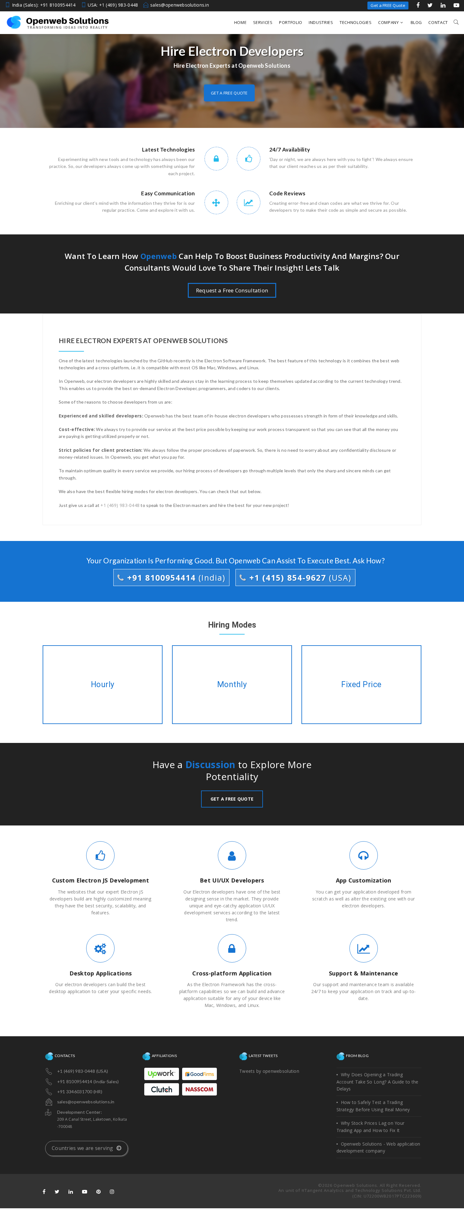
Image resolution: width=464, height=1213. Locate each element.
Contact (438, 22)
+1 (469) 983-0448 (120, 505)
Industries (321, 22)
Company (388, 22)
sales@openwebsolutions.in (179, 5)
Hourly (102, 684)
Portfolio (290, 22)
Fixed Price (361, 684)
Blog (416, 22)
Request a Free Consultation (232, 290)
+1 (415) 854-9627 (299, 577)
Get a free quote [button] (229, 93)
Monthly (232, 684)
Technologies (356, 22)
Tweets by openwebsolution (269, 1071)
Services (263, 22)
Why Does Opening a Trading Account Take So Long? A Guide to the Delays (377, 1082)
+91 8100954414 (174, 577)
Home (240, 22)
